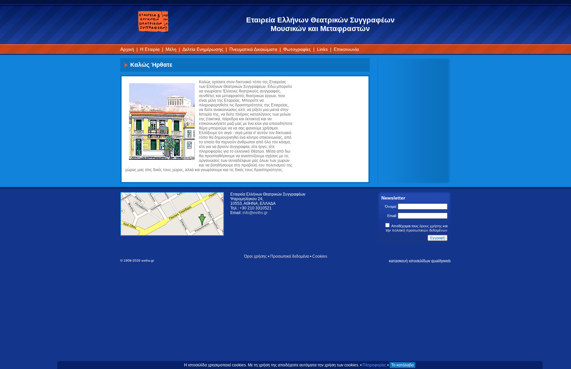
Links (322, 49)
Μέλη (171, 49)
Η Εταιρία (150, 49)
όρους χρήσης (430, 226)
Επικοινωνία (346, 49)
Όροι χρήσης (255, 256)
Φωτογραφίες (297, 49)
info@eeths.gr (255, 212)
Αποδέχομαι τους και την (416, 228)
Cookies (319, 256)
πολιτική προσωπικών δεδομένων (419, 230)
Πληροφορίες (374, 365)
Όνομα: (391, 206)
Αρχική (127, 49)
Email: (392, 216)
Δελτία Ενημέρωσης (202, 49)
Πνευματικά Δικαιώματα (253, 49)
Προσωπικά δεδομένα (289, 256)
